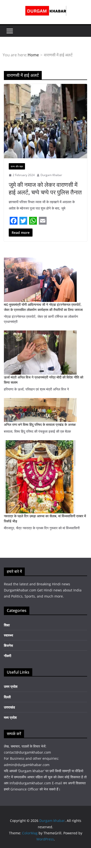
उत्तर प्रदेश (10, 686)
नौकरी (7, 655)
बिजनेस (8, 645)
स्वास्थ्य (8, 635)
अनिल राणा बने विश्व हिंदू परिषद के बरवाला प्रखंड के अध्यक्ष (40, 424)
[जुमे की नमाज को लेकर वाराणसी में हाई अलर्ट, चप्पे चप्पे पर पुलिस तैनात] (45, 121)
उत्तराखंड (9, 707)
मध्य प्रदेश (10, 717)
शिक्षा (7, 625)
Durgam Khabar (51, 175)
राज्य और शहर (17, 166)
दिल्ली (7, 697)
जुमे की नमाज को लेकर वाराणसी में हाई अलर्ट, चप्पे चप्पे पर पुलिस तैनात (45, 188)
